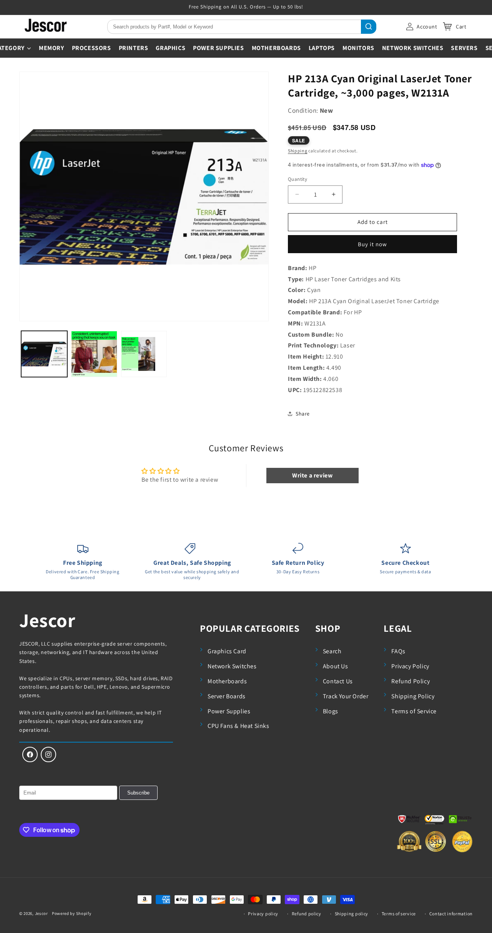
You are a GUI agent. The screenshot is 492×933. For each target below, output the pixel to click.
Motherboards (227, 681)
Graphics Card (227, 651)
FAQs (398, 651)
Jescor (47, 620)
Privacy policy (263, 913)
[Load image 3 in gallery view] (144, 354)
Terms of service (399, 913)
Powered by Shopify (71, 913)
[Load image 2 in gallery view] (94, 354)
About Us (335, 666)
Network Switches (232, 666)
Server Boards (227, 696)
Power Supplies (229, 711)
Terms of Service (414, 711)
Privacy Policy (410, 666)
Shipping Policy (412, 696)
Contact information (451, 913)
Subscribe (138, 793)
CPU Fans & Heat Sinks (238, 726)
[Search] (368, 27)
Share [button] (303, 413)
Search (332, 651)
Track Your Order (346, 696)
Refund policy (306, 913)
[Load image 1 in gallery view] (44, 354)
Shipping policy (352, 913)
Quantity (297, 179)
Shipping (298, 151)
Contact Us (338, 681)
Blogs (330, 711)
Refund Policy (410, 681)
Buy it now (372, 244)
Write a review (312, 475)
